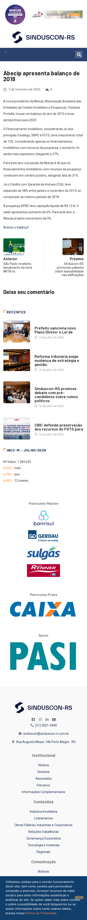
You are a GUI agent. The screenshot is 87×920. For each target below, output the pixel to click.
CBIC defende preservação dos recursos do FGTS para (59, 426)
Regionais (43, 852)
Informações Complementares (43, 792)
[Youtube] (54, 719)
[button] (5, 52)
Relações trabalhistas (43, 831)
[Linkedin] (47, 719)
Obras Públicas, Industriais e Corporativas (43, 825)
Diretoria (43, 772)
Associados (43, 778)
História (43, 765)
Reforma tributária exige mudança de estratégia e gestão (57, 360)
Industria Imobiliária (50, 351)
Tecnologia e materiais (44, 845)
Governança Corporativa (44, 838)
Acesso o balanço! (16, 227)
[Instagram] (40, 719)
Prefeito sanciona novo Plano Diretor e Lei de (55, 329)
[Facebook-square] (33, 719)
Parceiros (43, 785)
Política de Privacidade (40, 913)
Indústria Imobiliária (43, 811)
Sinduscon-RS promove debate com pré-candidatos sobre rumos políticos (56, 394)
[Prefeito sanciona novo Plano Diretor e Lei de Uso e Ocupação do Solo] (16, 331)
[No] (79, 897)
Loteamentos (43, 818)
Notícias (41, 323)
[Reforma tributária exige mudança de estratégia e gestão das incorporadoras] (16, 360)
